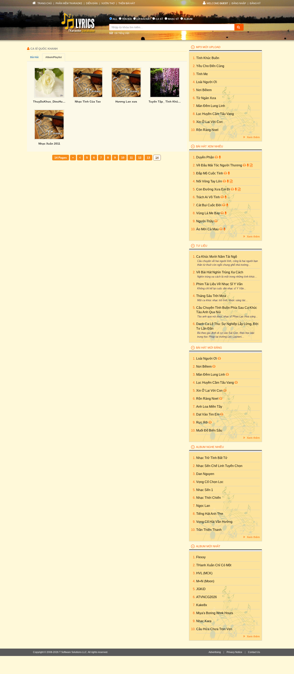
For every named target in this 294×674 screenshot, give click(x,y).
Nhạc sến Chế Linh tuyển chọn (219, 466)
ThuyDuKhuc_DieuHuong (49, 101)
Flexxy (201, 557)
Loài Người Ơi (206, 82)
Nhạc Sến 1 (204, 490)
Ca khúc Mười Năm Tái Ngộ (216, 256)
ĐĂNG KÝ (255, 3)
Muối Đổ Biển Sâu (209, 430)
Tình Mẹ (202, 74)
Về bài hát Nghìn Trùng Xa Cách (219, 272)
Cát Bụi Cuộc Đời (209, 205)
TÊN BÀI (127, 19)
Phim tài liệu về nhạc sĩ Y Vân (219, 284)
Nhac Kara (203, 621)
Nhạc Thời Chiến (208, 497)
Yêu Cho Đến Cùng (210, 66)
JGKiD (201, 589)
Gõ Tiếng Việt (121, 33)
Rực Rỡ (202, 422)
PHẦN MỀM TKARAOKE (69, 3)
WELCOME (217, 3)
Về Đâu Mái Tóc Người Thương (219, 165)
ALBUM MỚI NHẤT (208, 546)
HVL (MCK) (204, 573)
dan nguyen (205, 474)
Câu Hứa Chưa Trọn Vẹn (214, 629)
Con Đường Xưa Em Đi (213, 189)
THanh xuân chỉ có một (213, 565)
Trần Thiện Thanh (209, 529)
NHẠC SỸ (173, 19)
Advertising (215, 652)
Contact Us (254, 652)
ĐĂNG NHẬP (239, 3)
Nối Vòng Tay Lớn (209, 181)
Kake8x (201, 605)
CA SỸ (159, 19)
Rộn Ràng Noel (207, 130)
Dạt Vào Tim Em (208, 414)
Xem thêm (253, 137)
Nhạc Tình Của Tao (88, 101)
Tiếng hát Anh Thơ (209, 513)
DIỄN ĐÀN (92, 3)
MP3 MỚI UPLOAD (208, 47)
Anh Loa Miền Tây (209, 406)
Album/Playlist (53, 57)
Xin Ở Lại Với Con (209, 122)
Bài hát (34, 57)
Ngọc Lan (203, 505)
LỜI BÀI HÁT (143, 19)
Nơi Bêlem (204, 90)
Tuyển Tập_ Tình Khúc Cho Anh (165, 101)
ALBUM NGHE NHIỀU (210, 447)
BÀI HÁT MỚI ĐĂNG (209, 347)
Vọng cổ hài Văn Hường (214, 521)
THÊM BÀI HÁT (126, 3)
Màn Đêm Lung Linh (210, 106)
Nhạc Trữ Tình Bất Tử (211, 458)
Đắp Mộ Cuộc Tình (210, 173)
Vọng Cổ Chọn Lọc (209, 482)
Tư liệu (201, 245)
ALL (115, 19)
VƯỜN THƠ (108, 3)
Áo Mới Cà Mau (207, 229)
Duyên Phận (205, 157)
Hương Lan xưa (126, 101)
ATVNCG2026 (206, 597)
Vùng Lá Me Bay (208, 213)
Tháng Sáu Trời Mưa (211, 296)
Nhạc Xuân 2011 (49, 143)
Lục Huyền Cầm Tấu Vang (215, 114)
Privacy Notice (234, 652)
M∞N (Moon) (205, 581)
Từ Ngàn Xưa (206, 98)
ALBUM (188, 19)
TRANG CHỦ (44, 3)
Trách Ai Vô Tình (208, 197)
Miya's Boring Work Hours (214, 613)
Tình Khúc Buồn (207, 58)
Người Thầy (205, 221)
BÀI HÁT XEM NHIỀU (209, 146)
